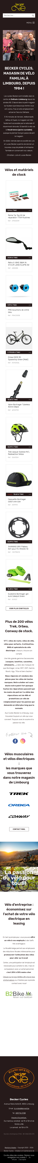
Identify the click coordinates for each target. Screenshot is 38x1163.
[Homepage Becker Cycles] (18, 7)
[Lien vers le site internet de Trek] (19, 799)
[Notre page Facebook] (15, 743)
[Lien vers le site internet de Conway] (19, 821)
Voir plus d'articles (19, 608)
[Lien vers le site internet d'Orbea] (19, 810)
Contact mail (19, 829)
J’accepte (22, 1159)
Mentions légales (10, 1148)
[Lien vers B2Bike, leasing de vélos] (19, 995)
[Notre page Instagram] (22, 743)
